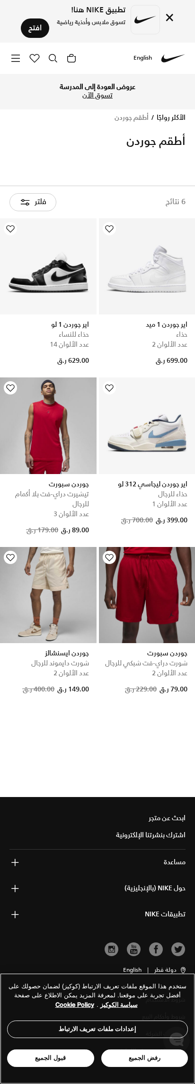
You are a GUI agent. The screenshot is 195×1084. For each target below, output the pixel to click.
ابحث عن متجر (167, 818)
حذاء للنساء (74, 335)
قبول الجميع (50, 1057)
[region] (97, 1028)
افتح (35, 28)
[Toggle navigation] (15, 58)
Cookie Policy (74, 1004)
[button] (170, 970)
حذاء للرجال (172, 494)
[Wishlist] (109, 228)
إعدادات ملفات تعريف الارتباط (98, 1028)
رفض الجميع (144, 1057)
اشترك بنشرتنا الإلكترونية (151, 835)
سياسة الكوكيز (119, 1004)
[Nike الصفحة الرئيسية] (173, 58)
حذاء (181, 335)
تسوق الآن (97, 95)
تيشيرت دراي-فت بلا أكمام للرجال (52, 499)
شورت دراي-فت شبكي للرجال (146, 663)
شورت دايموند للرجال (60, 663)
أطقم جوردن (132, 118)
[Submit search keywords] (53, 58)
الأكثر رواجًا (170, 118)
